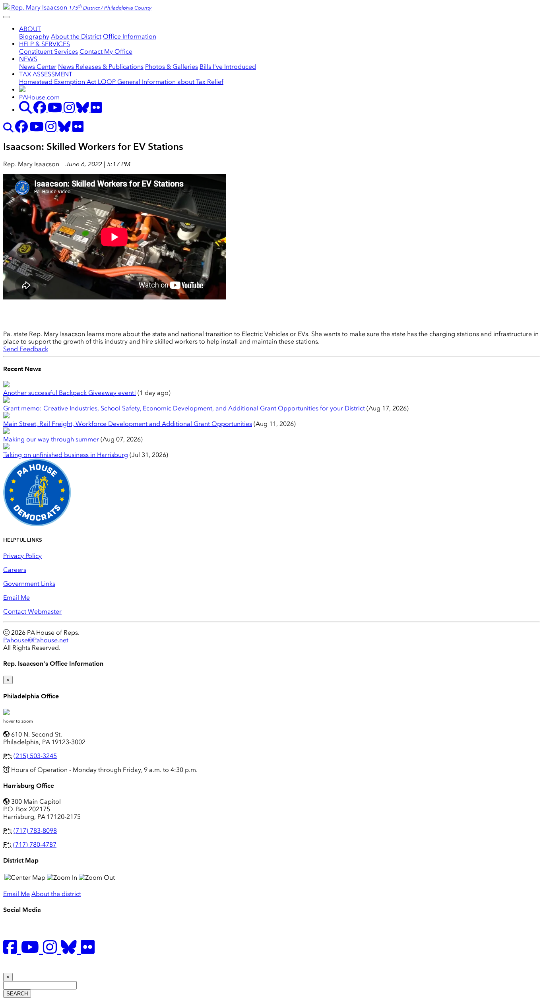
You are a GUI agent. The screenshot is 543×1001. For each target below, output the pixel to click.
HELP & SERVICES (44, 44)
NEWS (28, 59)
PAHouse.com (39, 97)
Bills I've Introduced (228, 66)
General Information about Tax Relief (170, 82)
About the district (56, 894)
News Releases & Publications (101, 66)
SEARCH (17, 994)
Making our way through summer (51, 439)
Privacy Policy (22, 556)
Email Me (16, 597)
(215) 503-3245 (35, 756)
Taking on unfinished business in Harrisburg (65, 455)
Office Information (129, 36)
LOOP (107, 82)
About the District (76, 36)
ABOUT (30, 29)
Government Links (29, 583)
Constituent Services (48, 51)
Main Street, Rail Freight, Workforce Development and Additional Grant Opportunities (127, 424)
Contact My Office (106, 51)
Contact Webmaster (32, 611)
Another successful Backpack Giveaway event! (69, 393)
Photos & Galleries (171, 66)
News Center (37, 66)
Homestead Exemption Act (58, 82)
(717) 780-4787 (34, 844)
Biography (34, 36)
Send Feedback (25, 349)
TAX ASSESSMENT (45, 74)
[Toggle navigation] (6, 17)
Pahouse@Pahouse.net (35, 640)
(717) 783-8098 (35, 830)
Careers (14, 569)
